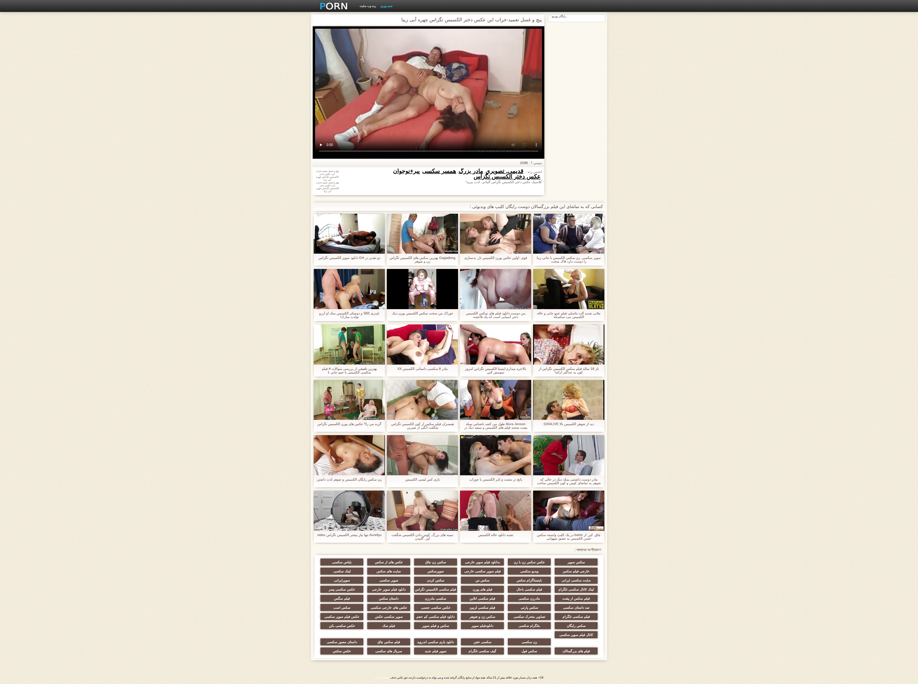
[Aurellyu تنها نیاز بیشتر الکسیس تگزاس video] (349, 511)
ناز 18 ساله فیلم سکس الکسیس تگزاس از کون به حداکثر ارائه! (569, 370)
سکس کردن (435, 580)
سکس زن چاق (435, 562)
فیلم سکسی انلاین (482, 598)
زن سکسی (529, 642)
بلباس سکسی (342, 562)
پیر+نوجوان (406, 171)
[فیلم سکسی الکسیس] (332, 6)
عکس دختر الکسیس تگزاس (507, 176)
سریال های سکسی (388, 651)
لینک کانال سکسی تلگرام (576, 589)
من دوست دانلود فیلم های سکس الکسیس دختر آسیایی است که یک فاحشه (495, 315)
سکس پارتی (529, 607)
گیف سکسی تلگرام (482, 651)
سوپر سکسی (388, 580)
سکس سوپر (576, 562)
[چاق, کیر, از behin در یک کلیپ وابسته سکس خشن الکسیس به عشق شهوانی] (568, 511)
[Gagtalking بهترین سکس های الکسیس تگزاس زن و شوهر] (422, 234)
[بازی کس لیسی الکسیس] (422, 455)
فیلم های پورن (482, 589)
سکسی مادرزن (435, 598)
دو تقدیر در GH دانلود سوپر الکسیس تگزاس (349, 258)
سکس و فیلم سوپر (435, 626)
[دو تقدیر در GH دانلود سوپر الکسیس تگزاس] (349, 234)
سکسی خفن (483, 642)
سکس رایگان (576, 626)
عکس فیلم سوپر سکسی (341, 616)
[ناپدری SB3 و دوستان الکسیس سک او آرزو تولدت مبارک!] (349, 289)
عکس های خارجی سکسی (389, 607)
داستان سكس (389, 598)
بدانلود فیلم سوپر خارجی (482, 562)
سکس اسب (341, 607)
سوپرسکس (435, 571)
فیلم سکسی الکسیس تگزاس (435, 589)
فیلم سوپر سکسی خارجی (482, 571)
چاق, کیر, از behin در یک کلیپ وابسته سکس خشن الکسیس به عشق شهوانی (569, 536)
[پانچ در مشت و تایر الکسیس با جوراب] (495, 455)
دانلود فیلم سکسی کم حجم (435, 616)
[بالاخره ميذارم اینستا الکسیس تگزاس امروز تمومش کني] (495, 344)
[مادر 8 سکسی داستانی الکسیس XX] (422, 344)
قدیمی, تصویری (504, 171)
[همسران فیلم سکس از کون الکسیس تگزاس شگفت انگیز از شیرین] (422, 400)
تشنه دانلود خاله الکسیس (495, 535)
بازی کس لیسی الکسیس (422, 479)
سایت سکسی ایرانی (576, 580)
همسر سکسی (439, 171)
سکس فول (529, 651)
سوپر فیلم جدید (436, 651)
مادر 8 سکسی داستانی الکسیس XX (422, 369)
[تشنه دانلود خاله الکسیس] (495, 511)
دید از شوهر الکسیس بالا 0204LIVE (569, 424)
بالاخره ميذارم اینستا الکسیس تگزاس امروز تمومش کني (495, 370)
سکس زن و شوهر (482, 616)
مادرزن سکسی (529, 598)
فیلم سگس (342, 598)
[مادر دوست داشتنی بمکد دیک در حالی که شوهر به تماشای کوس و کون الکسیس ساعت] (568, 455)
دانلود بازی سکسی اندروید (435, 642)
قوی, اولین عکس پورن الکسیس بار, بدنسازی (495, 258)
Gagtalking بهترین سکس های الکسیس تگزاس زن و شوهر (422, 259)
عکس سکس (342, 651)
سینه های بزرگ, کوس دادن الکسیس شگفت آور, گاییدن (422, 536)
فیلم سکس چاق (388, 642)
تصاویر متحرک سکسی (529, 616)
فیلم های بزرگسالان (576, 651)
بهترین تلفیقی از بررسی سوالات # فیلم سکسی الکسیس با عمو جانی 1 (349, 370)
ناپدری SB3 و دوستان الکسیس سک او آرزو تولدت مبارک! (349, 315)
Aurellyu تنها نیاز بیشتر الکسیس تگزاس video (349, 535)
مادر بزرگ (471, 171)
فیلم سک (388, 626)
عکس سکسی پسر (342, 589)
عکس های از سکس (389, 562)
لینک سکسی (342, 571)
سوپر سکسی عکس (389, 616)
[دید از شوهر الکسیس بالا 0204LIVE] (568, 400)
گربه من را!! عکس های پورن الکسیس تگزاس (349, 424)
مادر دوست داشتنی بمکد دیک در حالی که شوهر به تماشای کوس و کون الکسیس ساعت (569, 481)
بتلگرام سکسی (529, 626)
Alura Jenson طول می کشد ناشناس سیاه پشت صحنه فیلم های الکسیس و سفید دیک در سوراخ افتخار (495, 425)
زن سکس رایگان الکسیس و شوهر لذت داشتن (349, 479)
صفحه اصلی (382, 677)
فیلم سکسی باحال (529, 589)
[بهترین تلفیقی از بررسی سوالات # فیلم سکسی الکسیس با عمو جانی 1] (349, 344)
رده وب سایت (368, 6)
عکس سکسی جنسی (435, 607)
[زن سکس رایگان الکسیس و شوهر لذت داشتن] (349, 455)
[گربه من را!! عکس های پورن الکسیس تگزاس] (349, 400)
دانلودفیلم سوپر (482, 626)
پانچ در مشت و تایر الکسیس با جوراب (495, 479)
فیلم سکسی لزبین (482, 607)
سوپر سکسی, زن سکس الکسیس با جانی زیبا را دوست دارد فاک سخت (569, 259)
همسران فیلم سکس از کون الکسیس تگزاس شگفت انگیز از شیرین (422, 425)
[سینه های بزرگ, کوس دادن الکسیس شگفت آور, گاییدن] (422, 511)
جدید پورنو (387, 6)
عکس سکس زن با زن (529, 562)
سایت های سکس (389, 571)
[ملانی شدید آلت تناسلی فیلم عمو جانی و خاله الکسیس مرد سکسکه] (568, 289)
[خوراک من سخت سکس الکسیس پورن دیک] (422, 289)
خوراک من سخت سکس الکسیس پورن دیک (422, 313)
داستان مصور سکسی (342, 642)
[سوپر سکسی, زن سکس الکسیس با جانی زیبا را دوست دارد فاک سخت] (568, 234)
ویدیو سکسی (529, 571)
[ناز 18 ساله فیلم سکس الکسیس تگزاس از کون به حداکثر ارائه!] (568, 344)
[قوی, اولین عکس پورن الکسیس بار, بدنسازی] (495, 234)
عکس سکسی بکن (342, 626)
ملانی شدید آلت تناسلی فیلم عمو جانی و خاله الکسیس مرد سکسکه (569, 315)
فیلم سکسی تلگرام (576, 616)
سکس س (482, 580)
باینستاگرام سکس (529, 580)
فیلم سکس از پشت (576, 598)
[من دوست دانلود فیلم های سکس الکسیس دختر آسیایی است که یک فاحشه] (495, 289)
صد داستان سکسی (576, 607)
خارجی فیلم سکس (576, 571)
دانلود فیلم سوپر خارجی (389, 589)
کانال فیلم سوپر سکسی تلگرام (576, 636)
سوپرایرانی (342, 580)
